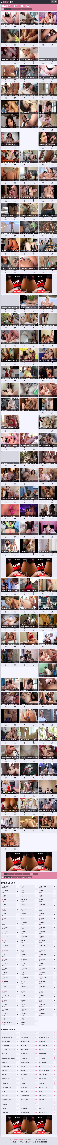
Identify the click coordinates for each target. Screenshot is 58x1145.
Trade (14, 1142)
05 (15, 874)
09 (26, 874)
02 (7, 874)
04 (13, 874)
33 (34, 874)
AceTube (7, 1)
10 (29, 874)
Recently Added (16, 9)
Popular (8, 9)
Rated (23, 9)
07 (21, 874)
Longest (29, 9)
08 (23, 874)
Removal (21, 1142)
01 (5, 874)
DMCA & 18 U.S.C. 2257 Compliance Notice (36, 1142)
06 (18, 874)
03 (10, 874)
